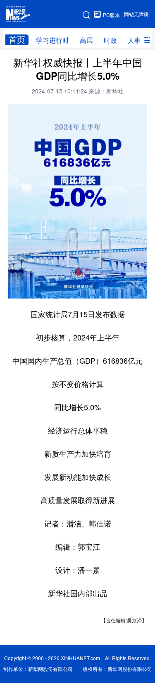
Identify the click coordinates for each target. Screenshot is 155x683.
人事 (134, 40)
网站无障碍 (136, 14)
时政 (110, 40)
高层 (86, 40)
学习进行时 (52, 40)
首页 (17, 39)
